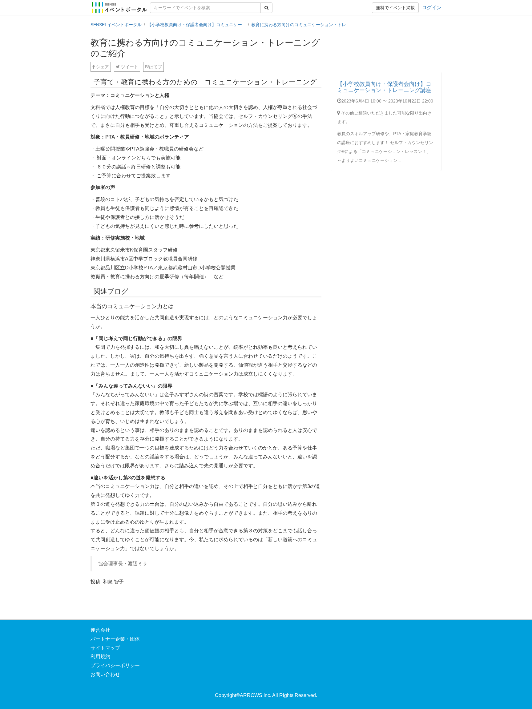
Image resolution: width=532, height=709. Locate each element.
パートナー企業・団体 (115, 639)
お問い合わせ (105, 674)
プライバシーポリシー (115, 665)
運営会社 (100, 630)
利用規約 (100, 656)
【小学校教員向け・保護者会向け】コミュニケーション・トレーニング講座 (384, 87)
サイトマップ (105, 648)
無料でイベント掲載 (395, 7)
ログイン (431, 7)
